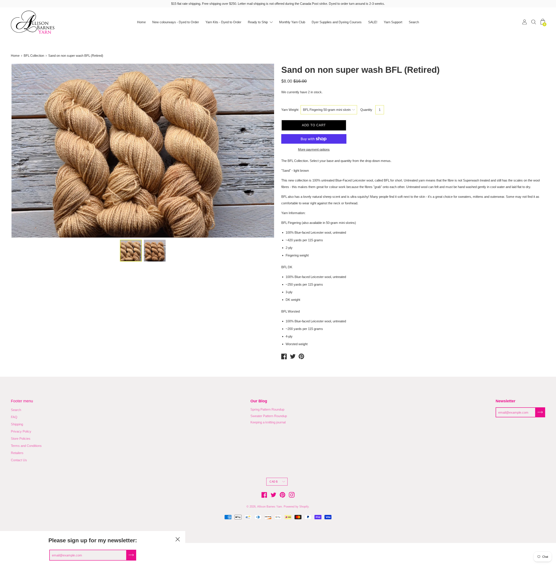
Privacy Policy (21, 431)
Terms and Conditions (26, 446)
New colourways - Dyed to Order (175, 22)
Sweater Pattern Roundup (268, 416)
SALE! (372, 22)
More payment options (314, 149)
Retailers (17, 453)
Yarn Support (393, 22)
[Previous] (21, 150)
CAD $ (274, 481)
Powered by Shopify (296, 506)
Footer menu (22, 401)
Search (414, 22)
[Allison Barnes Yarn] (284, 357)
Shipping (17, 424)
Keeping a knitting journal (268, 422)
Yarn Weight (289, 110)
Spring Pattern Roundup (267, 409)
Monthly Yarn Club (292, 22)
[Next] (264, 150)
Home (141, 22)
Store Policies (20, 438)
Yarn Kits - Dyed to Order (223, 22)
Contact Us (19, 460)
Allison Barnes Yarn (269, 506)
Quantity (366, 110)
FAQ (14, 417)
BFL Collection (34, 55)
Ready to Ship (258, 22)
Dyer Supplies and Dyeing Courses (337, 22)
